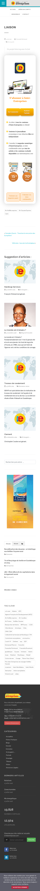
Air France (8, 621)
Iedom (30, 652)
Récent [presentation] (16, 543)
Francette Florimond (11, 648)
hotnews (23, 652)
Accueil (13, 9)
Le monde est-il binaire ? (15, 330)
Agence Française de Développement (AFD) (18, 614)
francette (21, 645)
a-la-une (7, 611)
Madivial (13, 655)
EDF (25, 641)
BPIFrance (24, 625)
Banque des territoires (12, 625)
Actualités (9, 736)
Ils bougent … (10, 752)
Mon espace (16, 14)
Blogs (8, 743)
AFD (19, 611)
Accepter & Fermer (20, 887)
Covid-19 (8, 641)
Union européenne (19, 670)
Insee (6, 655)
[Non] (37, 882)
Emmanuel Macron (11, 645)
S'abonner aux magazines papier (13, 197)
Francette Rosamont (26, 648)
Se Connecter (13, 112)
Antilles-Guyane (18, 621)
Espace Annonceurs (12, 723)
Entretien (9, 749)
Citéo (24, 628)
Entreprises (10, 566)
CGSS (31, 625)
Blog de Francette (26, 333)
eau (21, 641)
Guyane (16, 652)
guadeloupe (8, 652)
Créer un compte (24, 9)
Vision (8, 764)
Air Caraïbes (23, 618)
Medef (28, 655)
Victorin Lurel (9, 674)
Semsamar (8, 670)
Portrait (8, 755)
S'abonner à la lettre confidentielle (27, 197)
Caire (6, 214)
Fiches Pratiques (11, 740)
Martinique (20, 655)
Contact (25, 14)
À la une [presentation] (8, 544)
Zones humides (9, 789)
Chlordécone (9, 628)
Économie (9, 554)
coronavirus (26, 638)
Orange (18, 658)
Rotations (7, 780)
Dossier (8, 746)
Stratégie (9, 758)
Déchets (15, 641)
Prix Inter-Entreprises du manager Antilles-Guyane (18, 663)
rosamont (8, 667)
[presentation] (22, 544)
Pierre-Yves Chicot (28, 658)
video (17, 674)
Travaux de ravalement (14, 383)
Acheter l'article (27, 112)
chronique (18, 628)
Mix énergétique (10, 798)
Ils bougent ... (24, 290)
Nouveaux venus (24, 386)
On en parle (10, 577)
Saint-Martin (29, 667)
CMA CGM (8, 631)
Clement (8, 434)
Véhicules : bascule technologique (23, 243)
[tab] (8, 543)
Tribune (8, 761)
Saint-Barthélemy (18, 667)
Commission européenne (12, 638)
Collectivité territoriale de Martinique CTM (18, 635)
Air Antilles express (11, 210)
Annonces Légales (12, 767)
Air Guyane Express (25, 210)
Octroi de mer (9, 658)
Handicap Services (12, 287)
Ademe (14, 611)
